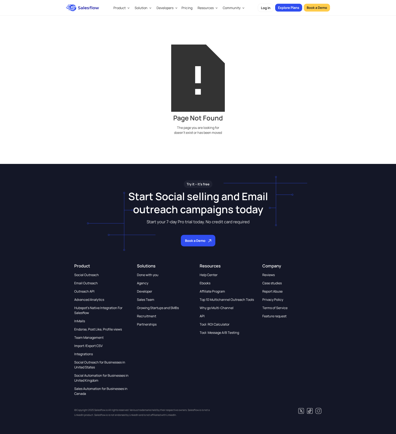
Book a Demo (317, 7)
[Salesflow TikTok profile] (309, 411)
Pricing (187, 8)
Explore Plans (288, 7)
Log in (265, 8)
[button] (121, 8)
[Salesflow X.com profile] (301, 411)
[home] (82, 8)
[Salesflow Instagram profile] (318, 411)
